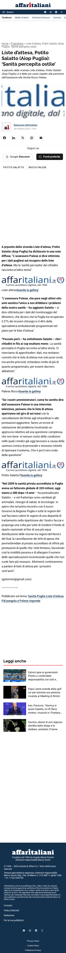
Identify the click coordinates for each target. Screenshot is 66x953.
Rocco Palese (37, 167)
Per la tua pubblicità (14, 920)
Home (5, 43)
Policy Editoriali (11, 910)
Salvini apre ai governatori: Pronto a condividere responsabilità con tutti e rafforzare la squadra (43, 676)
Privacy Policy (33, 941)
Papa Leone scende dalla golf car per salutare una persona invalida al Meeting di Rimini (45, 692)
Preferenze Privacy (33, 950)
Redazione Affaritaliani (25, 125)
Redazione (9, 915)
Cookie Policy (33, 946)
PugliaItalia (17, 43)
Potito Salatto (13, 167)
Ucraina (57, 17)
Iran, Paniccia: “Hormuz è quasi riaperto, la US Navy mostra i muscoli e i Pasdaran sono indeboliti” (45, 709)
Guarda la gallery (27, 290)
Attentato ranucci (41, 17)
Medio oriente (22, 17)
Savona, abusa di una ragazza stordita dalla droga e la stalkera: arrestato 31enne (45, 726)
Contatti (8, 905)
